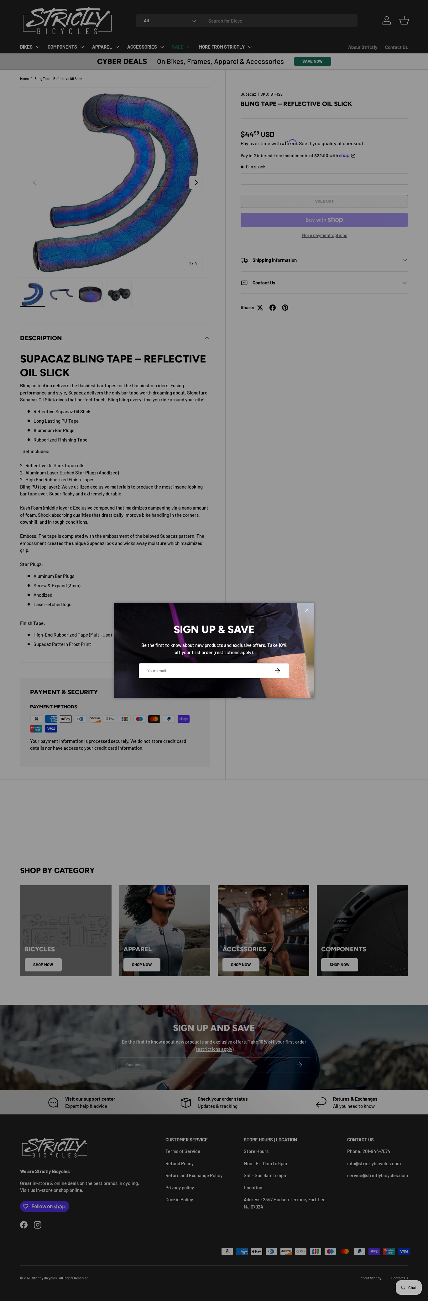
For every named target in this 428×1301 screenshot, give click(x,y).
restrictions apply (233, 652)
